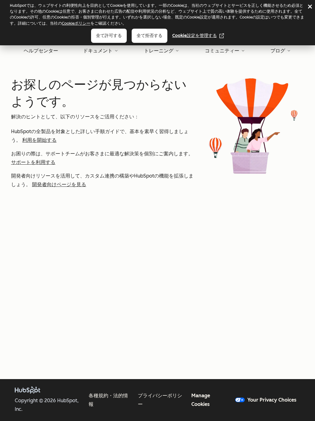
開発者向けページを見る (59, 184)
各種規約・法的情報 (108, 400)
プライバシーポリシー (160, 400)
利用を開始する (39, 140)
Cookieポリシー (76, 23)
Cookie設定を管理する (194, 35)
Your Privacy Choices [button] (272, 400)
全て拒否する (149, 35)
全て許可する (109, 35)
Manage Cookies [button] (200, 400)
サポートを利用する (33, 162)
